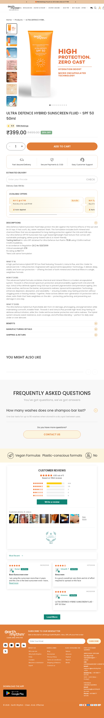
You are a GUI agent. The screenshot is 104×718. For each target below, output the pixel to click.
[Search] (95, 8)
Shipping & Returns (54, 663)
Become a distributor (36, 663)
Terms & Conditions (54, 660)
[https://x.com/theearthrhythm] (5, 651)
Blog (48, 651)
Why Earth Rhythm (35, 654)
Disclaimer (51, 654)
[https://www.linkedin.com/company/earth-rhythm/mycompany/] (23, 645)
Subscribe (94, 641)
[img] (14, 565)
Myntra (68, 660)
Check (90, 179)
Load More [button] (52, 617)
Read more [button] (13, 583)
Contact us (51, 665)
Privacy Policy (52, 657)
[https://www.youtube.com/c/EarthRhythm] (17, 645)
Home (9, 20)
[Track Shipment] (91, 8)
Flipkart (68, 657)
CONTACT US (52, 434)
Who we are (33, 651)
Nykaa (68, 651)
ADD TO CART (62, 146)
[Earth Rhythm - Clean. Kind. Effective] (15, 634)
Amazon (69, 654)
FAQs (30, 657)
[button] (11, 104)
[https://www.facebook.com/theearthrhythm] (5, 645)
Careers (31, 660)
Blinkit (68, 663)
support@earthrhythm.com (92, 669)
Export (31, 665)
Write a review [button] (52, 502)
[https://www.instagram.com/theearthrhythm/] (11, 645)
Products (19, 20)
